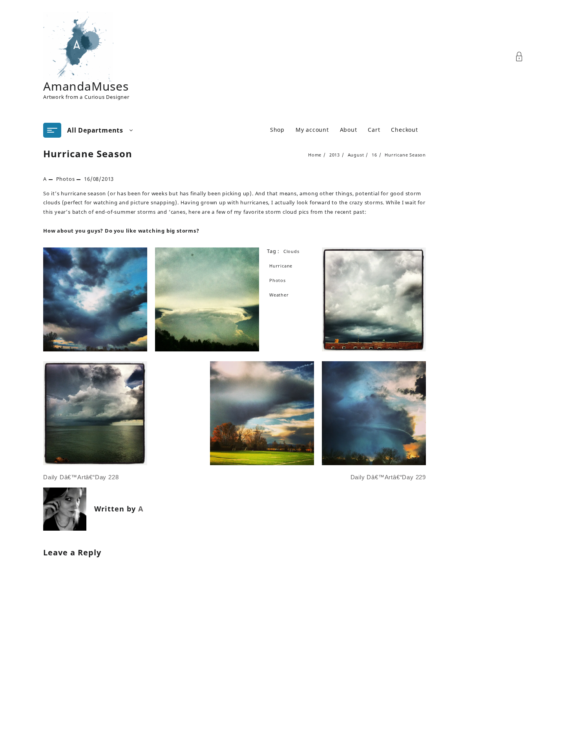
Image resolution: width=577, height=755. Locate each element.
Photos (65, 178)
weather (279, 295)
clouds (291, 251)
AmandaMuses (86, 86)
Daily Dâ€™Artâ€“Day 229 (388, 477)
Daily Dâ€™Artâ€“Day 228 (81, 477)
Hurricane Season (87, 153)
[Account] (523, 56)
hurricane (280, 266)
